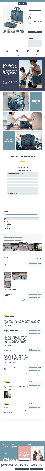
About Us (4, 444)
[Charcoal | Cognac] (30, 18)
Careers (4, 450)
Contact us (12, 444)
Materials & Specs (31, 38)
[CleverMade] (22, 3)
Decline (36, 468)
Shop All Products (5, 453)
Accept (22, 468)
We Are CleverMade (6, 446)
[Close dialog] (43, 447)
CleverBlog (4, 447)
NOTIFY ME (35, 31)
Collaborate (13, 449)
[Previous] (3, 18)
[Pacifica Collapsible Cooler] (5, 31)
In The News (5, 449)
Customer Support (14, 446)
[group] (22, 1)
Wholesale (12, 447)
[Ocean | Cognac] (28, 18)
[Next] (25, 18)
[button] (40, 3)
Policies (20, 444)
